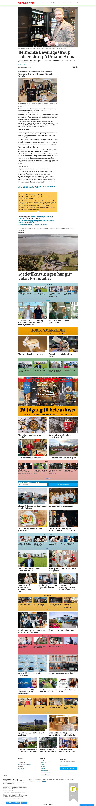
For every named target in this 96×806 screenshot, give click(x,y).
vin (19, 228)
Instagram (21, 218)
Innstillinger (9, 802)
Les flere (48, 300)
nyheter (30, 228)
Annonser (59, 2)
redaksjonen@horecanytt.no (24, 764)
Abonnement (49, 2)
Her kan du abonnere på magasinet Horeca (32, 225)
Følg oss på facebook (45, 774)
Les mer (44, 781)
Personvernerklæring (45, 772)
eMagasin (74, 2)
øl (43, 228)
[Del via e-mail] (77, 67)
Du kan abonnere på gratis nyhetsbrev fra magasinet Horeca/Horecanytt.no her (36, 221)
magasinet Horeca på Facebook (41, 216)
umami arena (22, 230)
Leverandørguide (44, 770)
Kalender (43, 768)
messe (46, 228)
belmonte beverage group (67, 228)
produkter (24, 228)
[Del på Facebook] (73, 67)
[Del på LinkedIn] (75, 67)
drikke (57, 228)
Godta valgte (16, 802)
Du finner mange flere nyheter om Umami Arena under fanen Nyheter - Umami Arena (36, 187)
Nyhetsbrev (69, 2)
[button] (20, 291)
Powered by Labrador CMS (48, 804)
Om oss (64, 2)
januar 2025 (52, 228)
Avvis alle (24, 802)
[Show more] (38, 212)
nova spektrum (37, 228)
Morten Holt (21, 768)
